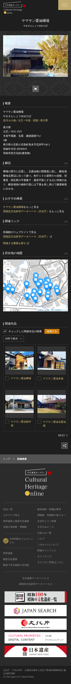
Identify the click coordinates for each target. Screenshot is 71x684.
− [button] (8, 269)
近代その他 (9, 120)
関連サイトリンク (46, 550)
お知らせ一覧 (44, 532)
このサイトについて (48, 544)
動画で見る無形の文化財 (16, 565)
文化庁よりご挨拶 (46, 521)
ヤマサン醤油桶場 (13, 207)
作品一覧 (8, 509)
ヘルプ (40, 538)
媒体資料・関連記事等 (49, 509)
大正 (20, 120)
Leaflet (40, 309)
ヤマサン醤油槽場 (21, 378)
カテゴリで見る (11, 515)
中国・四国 (31, 120)
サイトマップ (44, 556)
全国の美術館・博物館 (15, 527)
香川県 (44, 120)
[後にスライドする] (63, 435)
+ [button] (8, 264)
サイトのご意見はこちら (50, 562)
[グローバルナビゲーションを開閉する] (64, 5)
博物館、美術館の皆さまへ (51, 515)
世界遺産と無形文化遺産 (16, 521)
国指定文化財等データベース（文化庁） (26, 211)
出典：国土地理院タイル (56, 309)
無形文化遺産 (10, 559)
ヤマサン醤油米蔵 (53, 378)
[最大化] (8, 278)
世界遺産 (8, 553)
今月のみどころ (45, 527)
